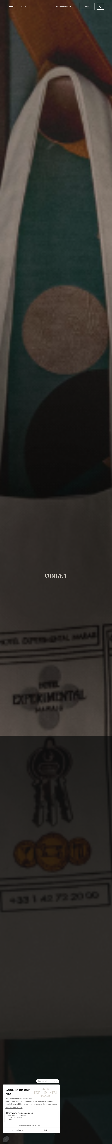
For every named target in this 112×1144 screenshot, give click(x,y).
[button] (23, 6)
